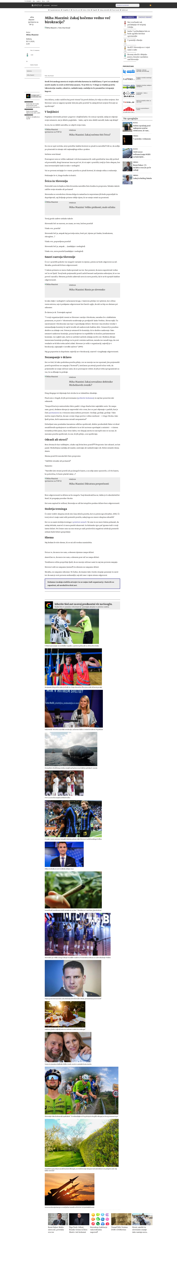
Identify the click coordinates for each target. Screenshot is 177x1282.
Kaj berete (129, 17)
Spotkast (54, 5)
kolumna (29, 71)
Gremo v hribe (86, 10)
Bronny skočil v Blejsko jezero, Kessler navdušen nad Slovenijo (137, 56)
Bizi (34, 1)
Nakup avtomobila (105, 10)
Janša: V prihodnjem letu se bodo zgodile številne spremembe (138, 33)
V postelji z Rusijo (134, 40)
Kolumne (47, 5)
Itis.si (43, 1)
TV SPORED (27, 1)
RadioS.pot (125, 10)
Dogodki (95, 10)
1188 (47, 1)
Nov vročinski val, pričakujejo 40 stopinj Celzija (136, 24)
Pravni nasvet (115, 10)
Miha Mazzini (32, 35)
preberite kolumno (85, 398)
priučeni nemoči (80, 522)
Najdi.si (38, 1)
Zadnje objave (145, 17)
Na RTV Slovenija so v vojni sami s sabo (138, 48)
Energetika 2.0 (66, 10)
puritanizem (53, 413)
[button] (25, 5)
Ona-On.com (76, 10)
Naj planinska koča (55, 10)
